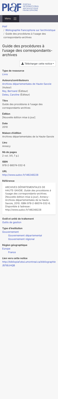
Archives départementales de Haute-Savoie (26, 83)
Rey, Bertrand (9, 90)
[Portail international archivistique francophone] (29, 7)
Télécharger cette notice (38, 63)
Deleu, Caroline (10, 94)
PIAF (4, 26)
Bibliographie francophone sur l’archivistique (30, 30)
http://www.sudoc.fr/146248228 (20, 174)
